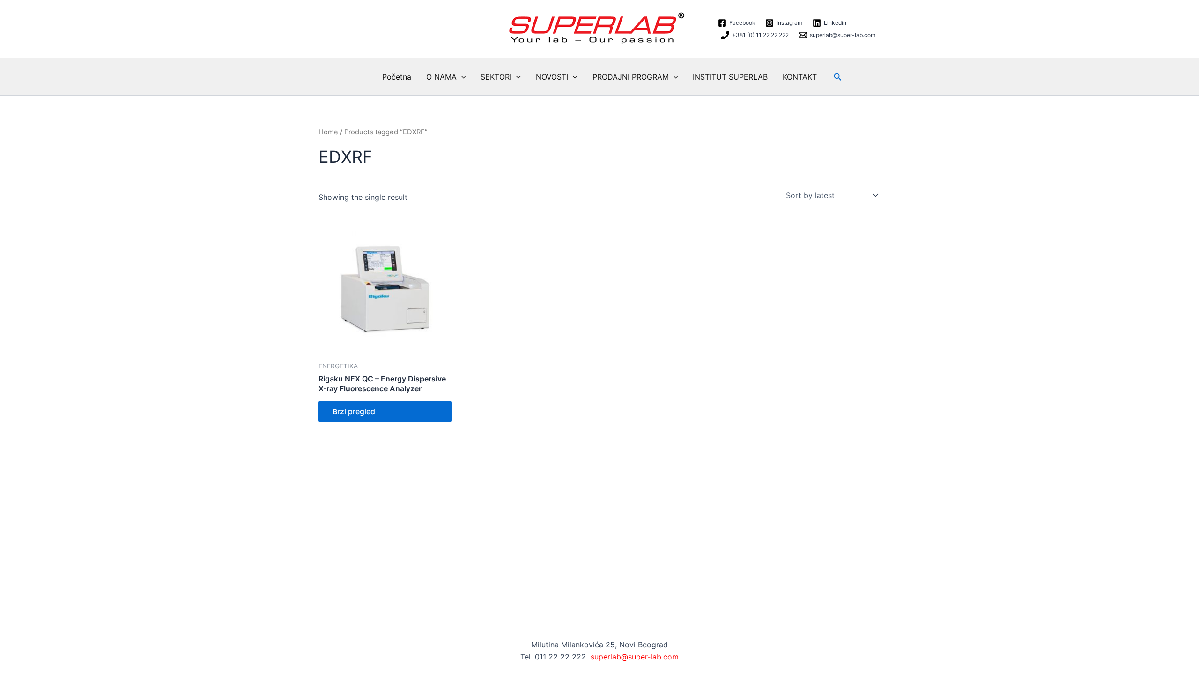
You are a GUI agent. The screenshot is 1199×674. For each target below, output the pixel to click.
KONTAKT (800, 76)
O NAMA (441, 76)
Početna (396, 76)
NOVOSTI (552, 76)
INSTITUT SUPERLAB (730, 76)
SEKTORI (496, 76)
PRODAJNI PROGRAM (630, 76)
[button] (461, 76)
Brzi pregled (354, 411)
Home (328, 132)
